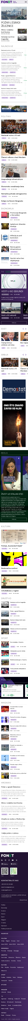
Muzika (7, 967)
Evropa (13, 941)
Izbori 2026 (20, 944)
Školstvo (18, 957)
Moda (9, 992)
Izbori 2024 (12, 944)
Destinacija (18, 1002)
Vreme (19, 961)
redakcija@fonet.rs (6, 890)
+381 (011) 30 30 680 (7, 884)
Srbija (4, 354)
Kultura (6, 526)
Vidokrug (10, 999)
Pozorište (13, 967)
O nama (3, 923)
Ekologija (16, 951)
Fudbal (3, 977)
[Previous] (23, 329)
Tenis (14, 977)
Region (8, 941)
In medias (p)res (17, 1005)
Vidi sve (14, 323)
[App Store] (13, 864)
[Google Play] (4, 864)
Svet (4, 328)
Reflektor (3, 1005)
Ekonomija (7, 208)
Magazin (6, 702)
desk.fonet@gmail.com (7, 887)
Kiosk (9, 1005)
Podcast (6, 679)
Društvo (6, 598)
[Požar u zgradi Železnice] (14, 13)
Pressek (23, 999)
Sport (4, 638)
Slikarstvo (4, 970)
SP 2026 (3, 984)
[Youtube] (12, 860)
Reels (4, 453)
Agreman (3, 999)
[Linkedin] (1, 860)
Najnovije (7, 46)
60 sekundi (10, 1002)
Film (2, 967)
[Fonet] (9, 2)
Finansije (9, 951)
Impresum (4, 926)
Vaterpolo (4, 980)
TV (2, 272)
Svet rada (4, 957)
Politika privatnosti (6, 928)
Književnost (20, 967)
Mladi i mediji (4, 1008)
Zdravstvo (11, 957)
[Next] (26, 329)
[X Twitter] (16, 860)
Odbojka (19, 977)
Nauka (24, 957)
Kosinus (3, 1002)
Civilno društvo (5, 961)
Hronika (6, 782)
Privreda (3, 951)
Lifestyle (3, 992)
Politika (6, 116)
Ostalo (10, 980)
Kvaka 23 (17, 999)
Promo (14, 1015)
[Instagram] (5, 860)
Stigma (12, 1008)
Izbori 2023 (4, 944)
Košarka (9, 977)
